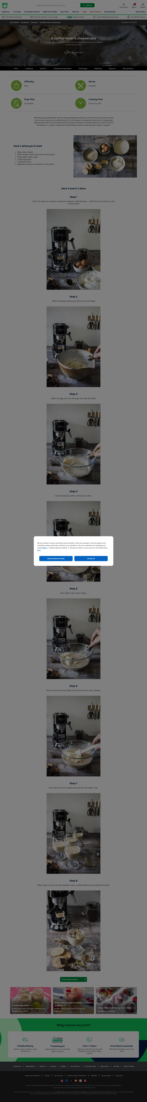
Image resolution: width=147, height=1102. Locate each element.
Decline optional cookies (56, 558)
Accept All (91, 558)
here (44, 548)
